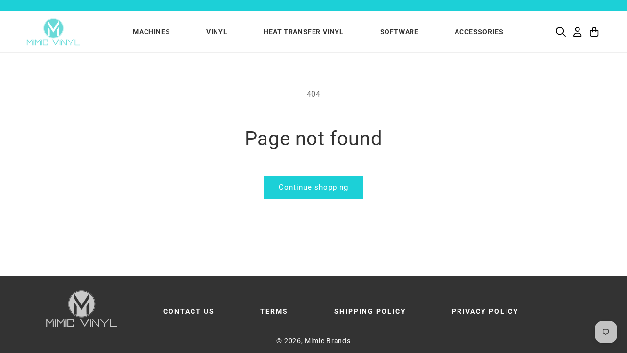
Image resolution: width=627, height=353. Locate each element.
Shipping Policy (370, 311)
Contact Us (189, 311)
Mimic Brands (327, 341)
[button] (561, 32)
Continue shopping (313, 187)
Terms (274, 311)
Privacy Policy (485, 311)
